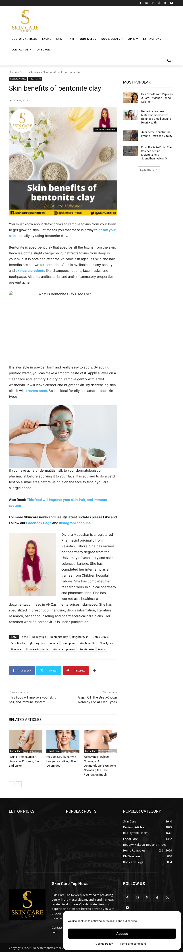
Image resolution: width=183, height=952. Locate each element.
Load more (147, 170)
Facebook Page (39, 523)
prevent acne (36, 391)
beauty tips (39, 636)
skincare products (30, 270)
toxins (102, 649)
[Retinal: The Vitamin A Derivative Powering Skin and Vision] (25, 741)
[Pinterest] (153, 3)
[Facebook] (140, 3)
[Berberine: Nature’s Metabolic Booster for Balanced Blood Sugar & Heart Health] (130, 115)
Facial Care (35, 78)
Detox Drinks (100, 636)
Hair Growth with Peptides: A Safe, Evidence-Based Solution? (157, 98)
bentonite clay (59, 636)
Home (13, 72)
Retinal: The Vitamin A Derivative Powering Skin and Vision (24, 761)
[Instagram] (146, 3)
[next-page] (19, 784)
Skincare (16, 649)
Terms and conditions (133, 943)
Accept (122, 933)
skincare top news (64, 649)
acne (25, 636)
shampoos (68, 643)
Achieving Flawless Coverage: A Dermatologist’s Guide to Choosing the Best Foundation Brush (100, 765)
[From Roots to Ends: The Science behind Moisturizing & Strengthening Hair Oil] (130, 151)
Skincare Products (37, 649)
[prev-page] (12, 784)
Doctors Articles (30, 72)
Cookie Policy (104, 943)
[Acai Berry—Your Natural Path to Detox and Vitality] (130, 135)
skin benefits (87, 643)
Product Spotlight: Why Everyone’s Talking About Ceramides (62, 761)
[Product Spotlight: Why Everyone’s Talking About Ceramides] (62, 741)
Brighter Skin (80, 636)
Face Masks (18, 643)
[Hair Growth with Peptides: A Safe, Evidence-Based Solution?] (130, 97)
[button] (169, 60)
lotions (54, 643)
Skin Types (106, 643)
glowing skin (37, 643)
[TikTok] (159, 3)
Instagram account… (76, 523)
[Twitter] (165, 3)
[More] (94, 670)
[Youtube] (171, 3)
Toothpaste (86, 649)
